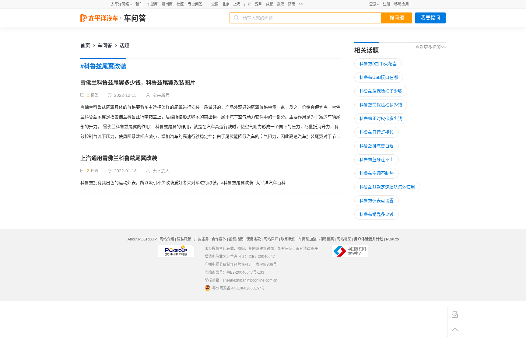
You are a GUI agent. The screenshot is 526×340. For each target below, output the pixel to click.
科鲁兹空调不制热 (376, 173)
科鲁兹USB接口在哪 (378, 77)
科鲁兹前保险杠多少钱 (380, 104)
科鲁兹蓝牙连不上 (376, 159)
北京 (226, 4)
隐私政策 (184, 239)
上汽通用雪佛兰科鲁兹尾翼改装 (118, 158)
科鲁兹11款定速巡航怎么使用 (387, 186)
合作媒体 (219, 239)
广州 (247, 4)
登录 (373, 4)
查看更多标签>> (430, 47)
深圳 (258, 4)
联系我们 (288, 239)
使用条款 (253, 239)
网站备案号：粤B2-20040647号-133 (234, 272)
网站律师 (271, 239)
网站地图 (344, 239)
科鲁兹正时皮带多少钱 (380, 118)
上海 (236, 4)
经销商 (167, 4)
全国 (215, 4)
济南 (291, 4)
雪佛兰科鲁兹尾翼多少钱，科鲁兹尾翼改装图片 (137, 83)
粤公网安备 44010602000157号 (238, 288)
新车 (139, 4)
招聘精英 (326, 239)
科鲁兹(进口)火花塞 (378, 63)
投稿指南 (236, 239)
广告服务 (201, 239)
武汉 (280, 4)
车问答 (104, 45)
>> (301, 4)
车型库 (152, 4)
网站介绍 (167, 239)
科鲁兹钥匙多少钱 (376, 214)
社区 (180, 4)
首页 (85, 45)
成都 (269, 4)
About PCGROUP (142, 239)
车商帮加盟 (307, 239)
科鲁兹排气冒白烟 (376, 145)
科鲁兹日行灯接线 (376, 132)
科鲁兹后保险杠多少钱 (380, 91)
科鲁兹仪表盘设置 (376, 200)
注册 (386, 4)
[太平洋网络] (176, 249)
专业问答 (195, 4)
